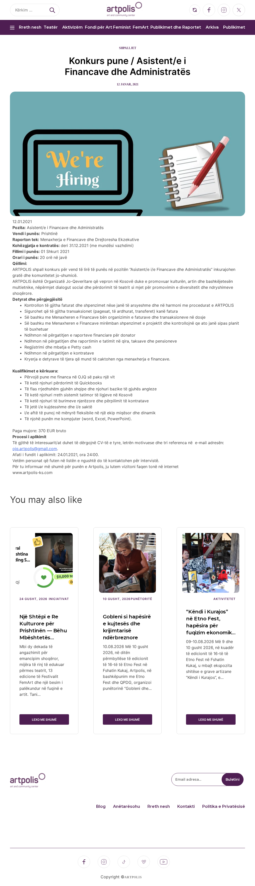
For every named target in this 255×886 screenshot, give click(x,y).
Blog (101, 806)
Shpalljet (127, 48)
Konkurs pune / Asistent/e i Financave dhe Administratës (128, 66)
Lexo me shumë (44, 719)
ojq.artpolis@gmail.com (34, 448)
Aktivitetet (224, 599)
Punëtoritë (141, 599)
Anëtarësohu (126, 806)
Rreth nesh (30, 27)
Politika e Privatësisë (223, 806)
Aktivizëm (72, 27)
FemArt (140, 27)
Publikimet (234, 27)
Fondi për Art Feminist (108, 27)
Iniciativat (59, 599)
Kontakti (186, 806)
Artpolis (133, 877)
